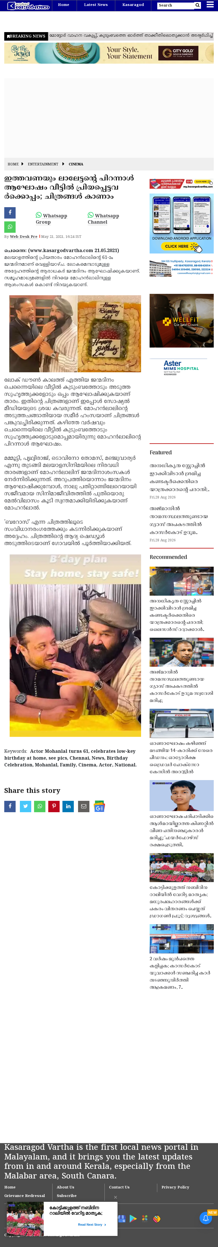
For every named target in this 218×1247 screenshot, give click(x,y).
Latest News (96, 5)
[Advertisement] (109, 118)
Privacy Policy (175, 1187)
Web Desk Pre (23, 237)
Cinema (76, 165)
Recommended (168, 557)
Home (63, 5)
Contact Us (119, 1187)
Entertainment (43, 165)
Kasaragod (133, 5)
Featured (161, 453)
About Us (65, 1187)
